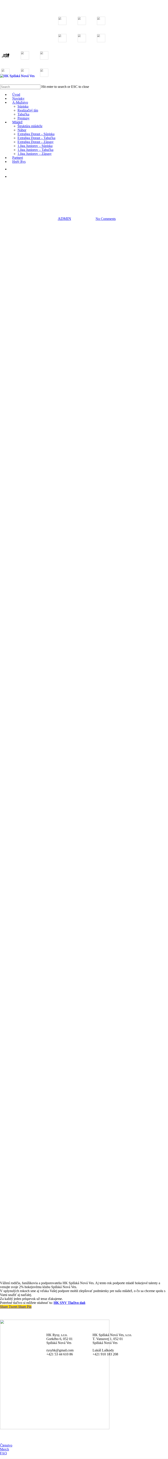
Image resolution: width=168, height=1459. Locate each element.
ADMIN (64, 218)
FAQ (3, 1453)
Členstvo (6, 1445)
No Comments (106, 219)
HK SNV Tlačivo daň (69, 1303)
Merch (4, 1449)
